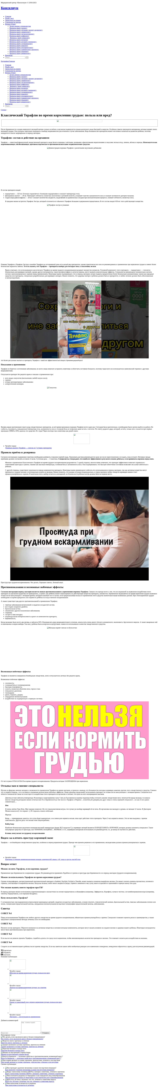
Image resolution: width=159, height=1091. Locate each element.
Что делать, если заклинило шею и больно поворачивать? (22, 1039)
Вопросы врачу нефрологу (19, 36)
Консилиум (9, 8)
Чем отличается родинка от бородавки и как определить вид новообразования (34, 1077)
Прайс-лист (9, 18)
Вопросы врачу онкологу (19, 46)
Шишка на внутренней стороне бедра (15, 1054)
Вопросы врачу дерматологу (20, 32)
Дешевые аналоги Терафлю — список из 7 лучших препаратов (28, 448)
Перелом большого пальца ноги (12, 1050)
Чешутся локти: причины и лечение (14, 1043)
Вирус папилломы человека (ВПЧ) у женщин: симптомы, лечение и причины (34, 1074)
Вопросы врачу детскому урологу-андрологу (26, 30)
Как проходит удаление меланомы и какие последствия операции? (30, 1070)
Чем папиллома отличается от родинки (19, 1085)
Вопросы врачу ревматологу (20, 53)
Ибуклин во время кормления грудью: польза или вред (30, 973)
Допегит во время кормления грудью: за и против (28, 987)
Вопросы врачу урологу (18, 28)
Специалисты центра (13, 22)
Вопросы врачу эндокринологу (21, 44)
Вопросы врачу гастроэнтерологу (22, 34)
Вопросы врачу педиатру (19, 40)
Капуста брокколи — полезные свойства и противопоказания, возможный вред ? (31, 1058)
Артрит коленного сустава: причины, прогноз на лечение (22, 1047)
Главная (8, 16)
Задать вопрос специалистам (20, 26)
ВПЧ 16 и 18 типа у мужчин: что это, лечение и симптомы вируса (29, 1081)
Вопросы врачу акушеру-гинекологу (23, 42)
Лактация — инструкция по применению (25, 1017)
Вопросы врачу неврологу (20, 38)
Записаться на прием (13, 20)
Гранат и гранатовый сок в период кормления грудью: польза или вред (36, 1002)
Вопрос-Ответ (10, 24)
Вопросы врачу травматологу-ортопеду (24, 49)
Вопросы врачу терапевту (19, 51)
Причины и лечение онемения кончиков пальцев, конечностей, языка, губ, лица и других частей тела (42, 859)
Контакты (8, 55)
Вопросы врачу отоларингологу (21, 48)
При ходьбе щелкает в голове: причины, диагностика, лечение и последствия (29, 1062)
